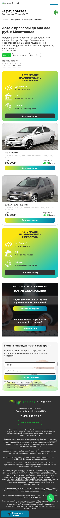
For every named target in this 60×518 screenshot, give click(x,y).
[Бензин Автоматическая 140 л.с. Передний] (30, 136)
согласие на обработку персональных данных (36, 444)
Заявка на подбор (30, 308)
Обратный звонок (30, 422)
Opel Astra (11, 152)
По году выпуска (20, 55)
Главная (5, 20)
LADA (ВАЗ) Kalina (16, 204)
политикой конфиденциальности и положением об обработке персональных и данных (26, 384)
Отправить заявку (30, 377)
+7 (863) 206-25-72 (14, 11)
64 (14, 65)
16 (4, 65)
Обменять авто (30, 328)
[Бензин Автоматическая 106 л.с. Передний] (30, 189)
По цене (6, 55)
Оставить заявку (30, 116)
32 (9, 65)
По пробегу (34, 55)
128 (19, 65)
